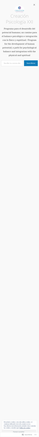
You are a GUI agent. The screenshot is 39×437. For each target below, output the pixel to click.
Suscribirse (31, 63)
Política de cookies (25, 428)
